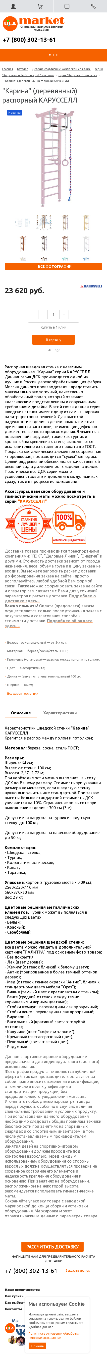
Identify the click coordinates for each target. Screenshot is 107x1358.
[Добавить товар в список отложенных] (57, 350)
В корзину (53, 340)
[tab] (21, 713)
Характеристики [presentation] (60, 713)
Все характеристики (22, 693)
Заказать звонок (78, 1270)
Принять (37, 1346)
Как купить (14, 1296)
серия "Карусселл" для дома (77, 75)
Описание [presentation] (21, 713)
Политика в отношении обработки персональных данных (54, 1335)
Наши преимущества (22, 1289)
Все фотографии (54, 267)
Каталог (22, 68)
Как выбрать (16, 1302)
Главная (7, 68)
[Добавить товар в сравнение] (50, 350)
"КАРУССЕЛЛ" (32, 501)
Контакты (13, 1309)
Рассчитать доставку (52, 1247)
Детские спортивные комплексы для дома (61, 68)
